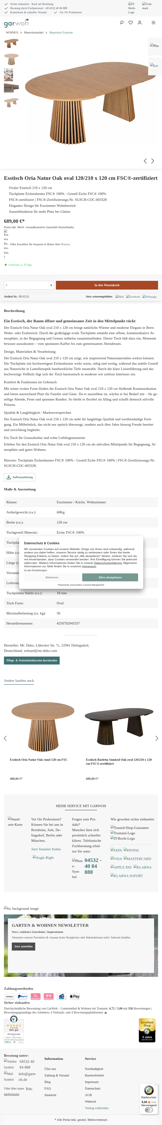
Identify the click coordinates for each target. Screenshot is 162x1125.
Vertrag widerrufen (96, 1108)
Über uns (50, 1069)
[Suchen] (121, 23)
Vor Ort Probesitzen (71, 12)
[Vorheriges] (144, 160)
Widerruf (90, 1101)
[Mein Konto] (139, 23)
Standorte (50, 1095)
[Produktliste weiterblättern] (157, 738)
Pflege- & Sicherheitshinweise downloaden (32, 660)
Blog (47, 1082)
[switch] (149, 1110)
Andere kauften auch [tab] (19, 681)
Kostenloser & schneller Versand (28, 12)
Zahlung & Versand (56, 1075)
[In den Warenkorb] (71, 777)
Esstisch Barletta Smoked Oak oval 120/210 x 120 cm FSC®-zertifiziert (119, 761)
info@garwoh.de (27, 1077)
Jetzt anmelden (23, 946)
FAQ (47, 1088)
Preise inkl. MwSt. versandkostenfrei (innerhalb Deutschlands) (39, 227)
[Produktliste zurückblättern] (4, 738)
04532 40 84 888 (27, 1064)
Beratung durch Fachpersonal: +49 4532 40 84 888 (38, 8)
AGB (88, 1095)
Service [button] (90, 1059)
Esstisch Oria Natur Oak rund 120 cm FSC (39, 759)
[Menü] (153, 23)
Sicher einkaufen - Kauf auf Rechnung (31, 4)
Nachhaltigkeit (94, 1069)
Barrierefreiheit (94, 1075)
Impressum (92, 1082)
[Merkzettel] (130, 23)
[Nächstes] (153, 160)
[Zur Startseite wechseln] (16, 23)
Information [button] (53, 1059)
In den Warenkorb (107, 285)
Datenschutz (92, 1088)
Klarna (65, 244)
